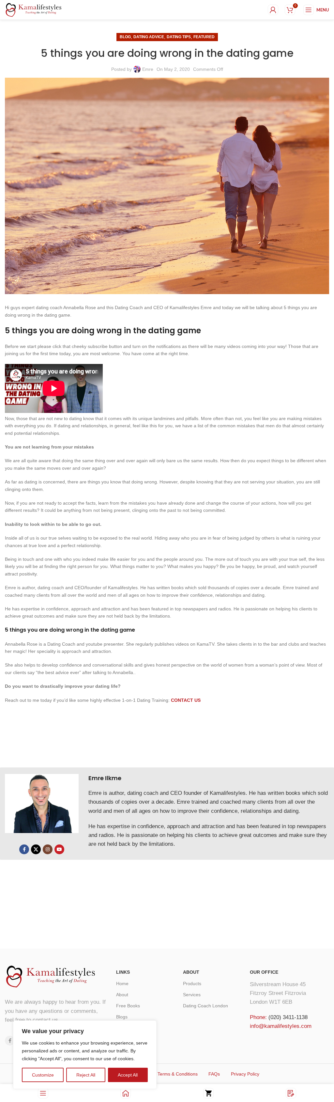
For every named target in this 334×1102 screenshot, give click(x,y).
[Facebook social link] (24, 849)
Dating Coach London (205, 1005)
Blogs (122, 1016)
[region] (85, 1054)
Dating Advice (148, 37)
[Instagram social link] (48, 849)
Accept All (128, 1075)
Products (192, 983)
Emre (147, 69)
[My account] (273, 9)
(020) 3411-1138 (288, 1017)
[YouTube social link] (59, 849)
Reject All (85, 1075)
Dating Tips (179, 37)
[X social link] (36, 849)
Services (192, 994)
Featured (204, 37)
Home (122, 983)
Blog (125, 37)
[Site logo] (33, 9)
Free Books (128, 1005)
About (122, 994)
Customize (43, 1075)
